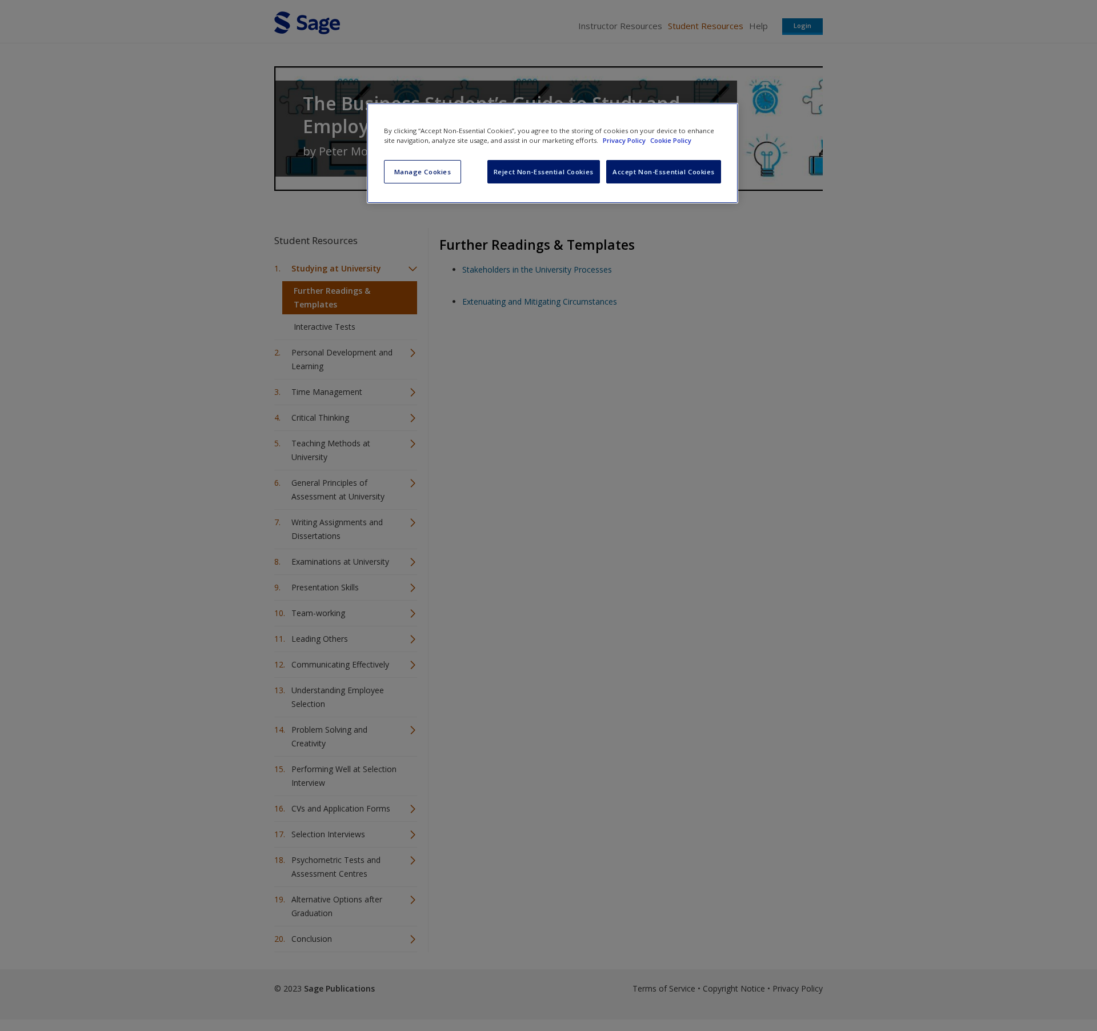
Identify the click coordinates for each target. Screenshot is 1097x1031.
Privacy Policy (625, 140)
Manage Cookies (422, 171)
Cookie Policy (670, 140)
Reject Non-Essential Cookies (544, 171)
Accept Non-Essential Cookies (663, 171)
